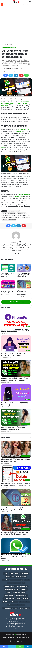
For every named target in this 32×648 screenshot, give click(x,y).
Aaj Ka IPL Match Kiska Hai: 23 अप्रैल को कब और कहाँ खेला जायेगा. (23, 274)
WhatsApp (9, 44)
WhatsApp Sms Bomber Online (9, 219)
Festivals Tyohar (21, 577)
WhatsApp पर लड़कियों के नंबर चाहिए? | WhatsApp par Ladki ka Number (14, 379)
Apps (11, 573)
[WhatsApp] (26, 75)
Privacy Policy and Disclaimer (22, 637)
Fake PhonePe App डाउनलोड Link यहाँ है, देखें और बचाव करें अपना (15, 331)
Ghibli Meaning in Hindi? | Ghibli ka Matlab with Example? (18, 5)
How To (27, 580)
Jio (23, 583)
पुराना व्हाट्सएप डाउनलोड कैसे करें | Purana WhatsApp (7, 274)
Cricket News (10, 577)
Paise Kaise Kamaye (19, 592)
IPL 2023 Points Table (14, 583)
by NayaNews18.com (21, 634)
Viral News (12, 605)
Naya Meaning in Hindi (11, 589)
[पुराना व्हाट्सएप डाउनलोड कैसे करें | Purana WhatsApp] (8, 268)
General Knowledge (16, 580)
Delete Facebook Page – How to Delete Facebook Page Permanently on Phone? (16, 484)
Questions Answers (21, 595)
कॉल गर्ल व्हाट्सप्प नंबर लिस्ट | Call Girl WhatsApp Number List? (14, 428)
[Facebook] (5, 75)
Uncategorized (24, 602)
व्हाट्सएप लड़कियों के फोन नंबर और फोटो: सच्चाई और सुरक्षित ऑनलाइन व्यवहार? (14, 533)
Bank (16, 573)
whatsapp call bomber (7, 217)
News (8, 592)
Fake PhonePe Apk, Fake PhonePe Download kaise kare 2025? (13, 355)
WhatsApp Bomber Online (23, 215)
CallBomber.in (19, 131)
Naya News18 (7, 68)
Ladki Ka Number (10, 586)
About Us (5, 637)
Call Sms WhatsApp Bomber (8, 213)
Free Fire (5, 580)
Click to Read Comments (16, 302)
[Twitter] (10, 75)
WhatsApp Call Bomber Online (21, 217)
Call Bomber (5, 47)
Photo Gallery (9, 595)
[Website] (14, 253)
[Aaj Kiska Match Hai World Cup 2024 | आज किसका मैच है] (8, 284)
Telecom (14, 602)
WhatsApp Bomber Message (8, 215)
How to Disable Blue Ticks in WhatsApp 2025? (15, 558)
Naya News (24, 589)
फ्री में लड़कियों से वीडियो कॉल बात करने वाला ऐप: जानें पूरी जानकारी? (16, 460)
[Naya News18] (16, 1)
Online (3, 148)
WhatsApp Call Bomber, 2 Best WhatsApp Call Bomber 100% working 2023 (15, 103)
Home (4, 44)
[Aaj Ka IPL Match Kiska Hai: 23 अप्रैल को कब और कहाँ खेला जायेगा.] (24, 268)
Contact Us (11, 637)
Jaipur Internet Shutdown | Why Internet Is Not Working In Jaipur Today (24, 292)
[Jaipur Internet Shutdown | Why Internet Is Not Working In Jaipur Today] (24, 284)
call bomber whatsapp (14, 211)
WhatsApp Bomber (22, 213)
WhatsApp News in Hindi (10, 608)
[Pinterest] (21, 75)
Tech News (6, 602)
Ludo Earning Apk (22, 586)
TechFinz (25, 598)
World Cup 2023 (24, 608)
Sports (18, 598)
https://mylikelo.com (24, 129)
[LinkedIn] (16, 75)
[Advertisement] (16, 24)
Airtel (5, 573)
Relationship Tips (9, 598)
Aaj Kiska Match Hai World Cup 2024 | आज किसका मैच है (7, 291)
